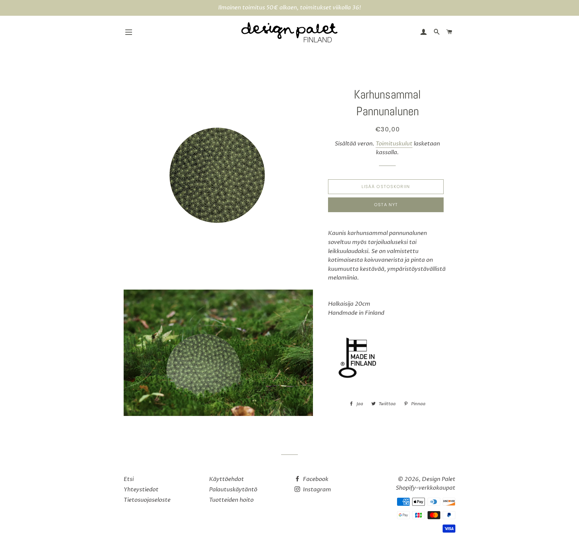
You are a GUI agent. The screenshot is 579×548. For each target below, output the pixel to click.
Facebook (315, 479)
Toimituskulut (394, 143)
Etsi (129, 479)
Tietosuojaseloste (147, 500)
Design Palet (438, 479)
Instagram (316, 489)
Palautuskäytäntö (233, 489)
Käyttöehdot (226, 479)
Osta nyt (386, 204)
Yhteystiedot (141, 489)
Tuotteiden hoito (231, 500)
